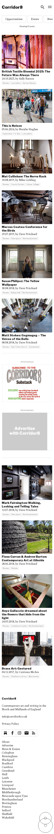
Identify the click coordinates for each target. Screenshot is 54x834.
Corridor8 (12, 7)
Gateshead (8, 771)
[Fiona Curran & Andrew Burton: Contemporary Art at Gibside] (27, 545)
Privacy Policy (10, 724)
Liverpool (8, 785)
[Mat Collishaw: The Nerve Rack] (27, 163)
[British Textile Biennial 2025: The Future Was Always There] (27, 60)
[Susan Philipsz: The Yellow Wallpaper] (27, 269)
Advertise (7, 745)
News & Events (11, 749)
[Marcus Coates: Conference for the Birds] (27, 215)
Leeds (5, 778)
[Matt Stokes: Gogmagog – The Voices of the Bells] (27, 324)
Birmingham (9, 756)
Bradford (7, 763)
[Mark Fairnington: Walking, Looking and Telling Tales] (27, 490)
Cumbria (7, 767)
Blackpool (8, 760)
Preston (6, 807)
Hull (4, 774)
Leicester (7, 781)
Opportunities (13, 19)
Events (35, 19)
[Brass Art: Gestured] (27, 655)
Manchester (9, 789)
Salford (6, 810)
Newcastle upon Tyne (15, 796)
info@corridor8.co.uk (14, 716)
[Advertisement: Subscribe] (27, 383)
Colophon (8, 753)
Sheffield (7, 814)
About (5, 742)
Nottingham (9, 803)
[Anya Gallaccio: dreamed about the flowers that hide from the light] (27, 601)
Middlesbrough (11, 792)
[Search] (42, 7)
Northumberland (12, 800)
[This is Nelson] (27, 112)
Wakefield (8, 818)
